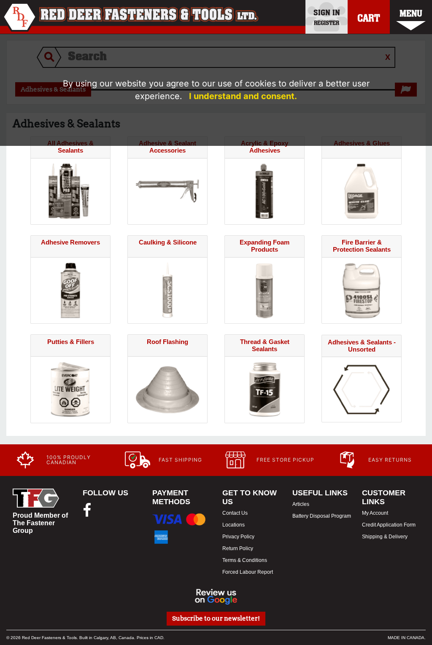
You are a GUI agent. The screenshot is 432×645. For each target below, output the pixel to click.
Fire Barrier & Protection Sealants (362, 246)
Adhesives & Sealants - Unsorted (362, 346)
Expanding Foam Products (264, 246)
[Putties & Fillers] (70, 388)
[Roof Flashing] (167, 388)
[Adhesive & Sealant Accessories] (167, 190)
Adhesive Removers (70, 242)
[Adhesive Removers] (70, 289)
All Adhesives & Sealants (70, 147)
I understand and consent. (243, 96)
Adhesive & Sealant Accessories (167, 147)
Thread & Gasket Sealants (264, 345)
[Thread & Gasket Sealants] (264, 388)
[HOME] (130, 17)
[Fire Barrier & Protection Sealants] (361, 289)
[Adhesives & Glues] (361, 190)
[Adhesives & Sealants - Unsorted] (361, 388)
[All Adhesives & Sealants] (70, 190)
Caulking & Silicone (168, 242)
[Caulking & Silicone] (167, 289)
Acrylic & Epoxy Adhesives (264, 147)
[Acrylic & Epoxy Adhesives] (264, 190)
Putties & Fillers (70, 341)
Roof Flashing (167, 341)
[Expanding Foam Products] (264, 289)
